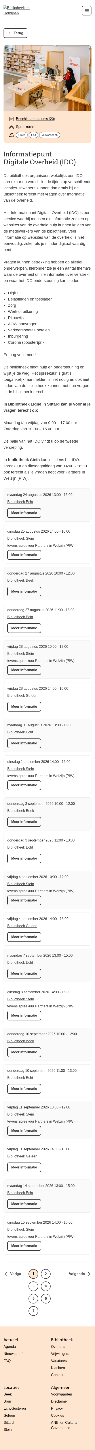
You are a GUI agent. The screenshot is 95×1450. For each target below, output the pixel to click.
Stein (8, 1429)
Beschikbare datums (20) (35, 119)
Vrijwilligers (60, 1354)
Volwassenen (50, 135)
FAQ (7, 1361)
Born (7, 1401)
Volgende (77, 1274)
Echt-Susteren (15, 1408)
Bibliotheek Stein (20, 538)
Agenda (10, 1347)
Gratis (21, 135)
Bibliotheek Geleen (22, 695)
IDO (33, 135)
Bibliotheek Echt (20, 502)
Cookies (57, 1415)
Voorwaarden (61, 1394)
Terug (18, 33)
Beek (8, 1394)
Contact (57, 1375)
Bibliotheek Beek (20, 580)
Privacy (57, 1408)
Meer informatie (24, 513)
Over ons (58, 1347)
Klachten (58, 1368)
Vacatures (59, 1361)
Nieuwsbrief (13, 1354)
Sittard (9, 1422)
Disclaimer (59, 1401)
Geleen (9, 1415)
